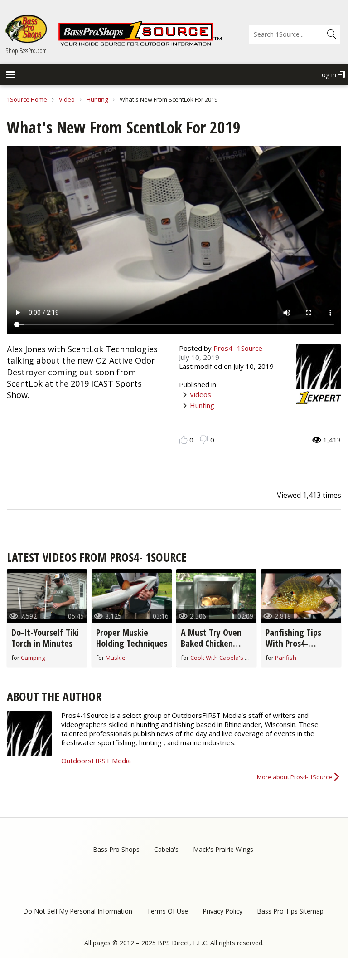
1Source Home (27, 99)
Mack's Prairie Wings (223, 849)
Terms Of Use (167, 911)
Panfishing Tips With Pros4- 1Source (293, 643)
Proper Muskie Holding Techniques (131, 637)
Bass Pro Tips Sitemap (290, 911)
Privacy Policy (222, 911)
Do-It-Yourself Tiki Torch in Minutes (45, 637)
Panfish (285, 657)
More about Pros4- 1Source (294, 777)
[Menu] (10, 76)
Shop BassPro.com (26, 50)
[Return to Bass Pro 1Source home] (140, 44)
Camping (33, 657)
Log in (327, 74)
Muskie (116, 657)
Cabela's (166, 849)
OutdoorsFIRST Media (96, 760)
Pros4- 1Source (237, 348)
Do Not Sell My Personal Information (77, 911)
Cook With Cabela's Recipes (228, 657)
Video (67, 99)
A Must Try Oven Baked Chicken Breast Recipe (211, 643)
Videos (200, 394)
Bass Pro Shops (116, 849)
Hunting (97, 99)
